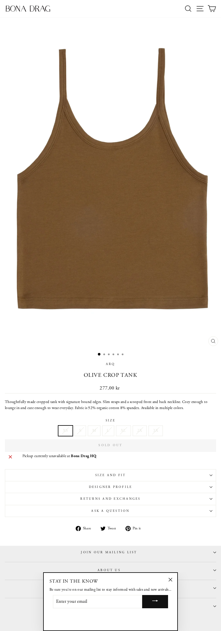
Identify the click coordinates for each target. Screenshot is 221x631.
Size (111, 421)
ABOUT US (109, 570)
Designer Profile (110, 487)
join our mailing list (109, 552)
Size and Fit (110, 475)
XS (65, 430)
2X (139, 430)
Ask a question (110, 511)
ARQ (110, 364)
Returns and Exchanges (110, 499)
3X (155, 430)
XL (123, 430)
